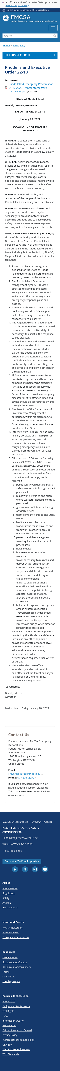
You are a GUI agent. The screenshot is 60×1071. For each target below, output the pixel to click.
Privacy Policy (9, 1035)
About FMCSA (10, 888)
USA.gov (7, 1044)
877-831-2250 (25, 777)
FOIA (5, 1015)
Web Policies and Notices (16, 1049)
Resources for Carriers (14, 962)
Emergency (19, 45)
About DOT (8, 1001)
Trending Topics (11, 981)
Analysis (6, 902)
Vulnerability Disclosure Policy (18, 1039)
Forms (6, 971)
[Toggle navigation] (53, 28)
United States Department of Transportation (28, 10)
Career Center (10, 957)
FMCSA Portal (10, 907)
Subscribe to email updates (22, 861)
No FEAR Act (9, 1025)
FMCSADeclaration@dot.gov (24, 773)
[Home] (30, 20)
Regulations (8, 893)
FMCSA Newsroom (12, 927)
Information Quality (13, 1020)
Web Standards (10, 1054)
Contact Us (8, 976)
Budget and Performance (16, 1006)
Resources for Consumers (16, 967)
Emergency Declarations (15, 937)
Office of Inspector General (17, 1030)
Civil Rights (8, 1011)
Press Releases (10, 932)
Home (6, 45)
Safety (5, 898)
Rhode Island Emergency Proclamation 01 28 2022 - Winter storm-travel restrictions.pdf (31, 87)
